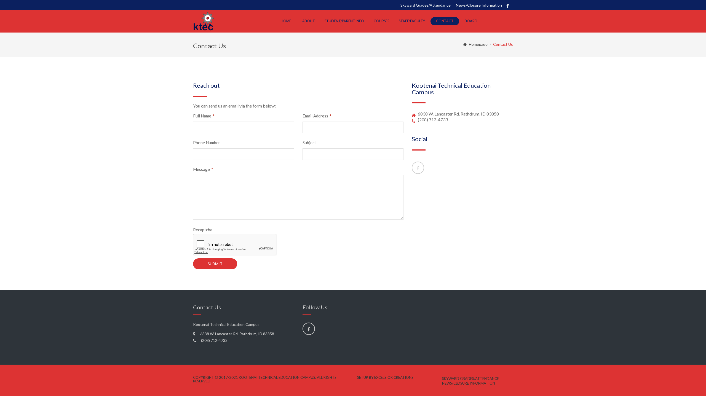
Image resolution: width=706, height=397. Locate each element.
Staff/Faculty (412, 21)
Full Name (204, 116)
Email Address (317, 116)
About (308, 21)
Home (286, 21)
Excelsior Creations (393, 377)
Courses (381, 21)
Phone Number (206, 143)
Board (471, 21)
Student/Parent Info (344, 21)
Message (203, 169)
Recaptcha (202, 230)
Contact (445, 21)
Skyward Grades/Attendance (425, 5)
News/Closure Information (479, 5)
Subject (309, 143)
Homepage (478, 44)
